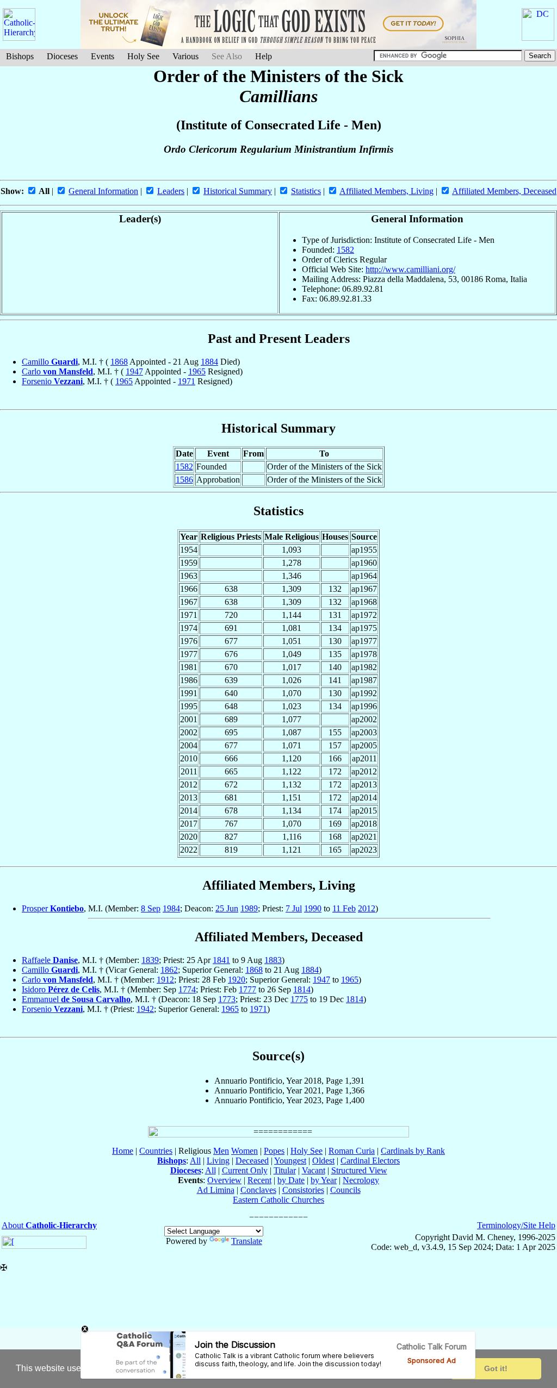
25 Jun (226, 908)
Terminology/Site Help (516, 1225)
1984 (171, 908)
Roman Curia (352, 1150)
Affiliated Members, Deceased (504, 191)
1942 (145, 1009)
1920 (236, 979)
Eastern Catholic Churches (278, 1199)
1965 (197, 371)
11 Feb (344, 908)
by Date (291, 1180)
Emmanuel (76, 999)
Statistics (306, 191)
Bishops (20, 56)
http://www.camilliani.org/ (410, 269)
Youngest (290, 1160)
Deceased (252, 1160)
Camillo (50, 361)
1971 (186, 381)
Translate (246, 1241)
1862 (169, 969)
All (195, 1160)
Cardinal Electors (370, 1160)
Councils (345, 1190)
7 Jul (294, 908)
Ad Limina (215, 1190)
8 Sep (150, 908)
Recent (259, 1180)
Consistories (303, 1190)
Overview (224, 1180)
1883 (273, 960)
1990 (312, 908)
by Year (324, 1180)
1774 (187, 989)
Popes (274, 1150)
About (49, 1225)
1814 (302, 989)
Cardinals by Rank (413, 1150)
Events (102, 56)
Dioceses (62, 56)
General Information (103, 191)
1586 (184, 479)
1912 (165, 979)
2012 (366, 908)
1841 (221, 960)
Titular (285, 1170)
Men (221, 1150)
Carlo (57, 371)
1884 (209, 361)
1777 (247, 989)
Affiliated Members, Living (386, 191)
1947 (134, 371)
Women (244, 1150)
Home (122, 1150)
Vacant (313, 1170)
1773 (227, 999)
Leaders (170, 191)
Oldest (323, 1160)
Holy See (143, 56)
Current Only (245, 1170)
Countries (155, 1150)
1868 (119, 361)
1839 (150, 960)
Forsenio (52, 381)
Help (263, 56)
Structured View (359, 1170)
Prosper (53, 908)
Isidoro (61, 989)
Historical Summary (237, 191)
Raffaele (50, 960)
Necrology (361, 1180)
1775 (299, 999)
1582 (345, 249)
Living (218, 1160)
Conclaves (258, 1190)
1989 (249, 908)
